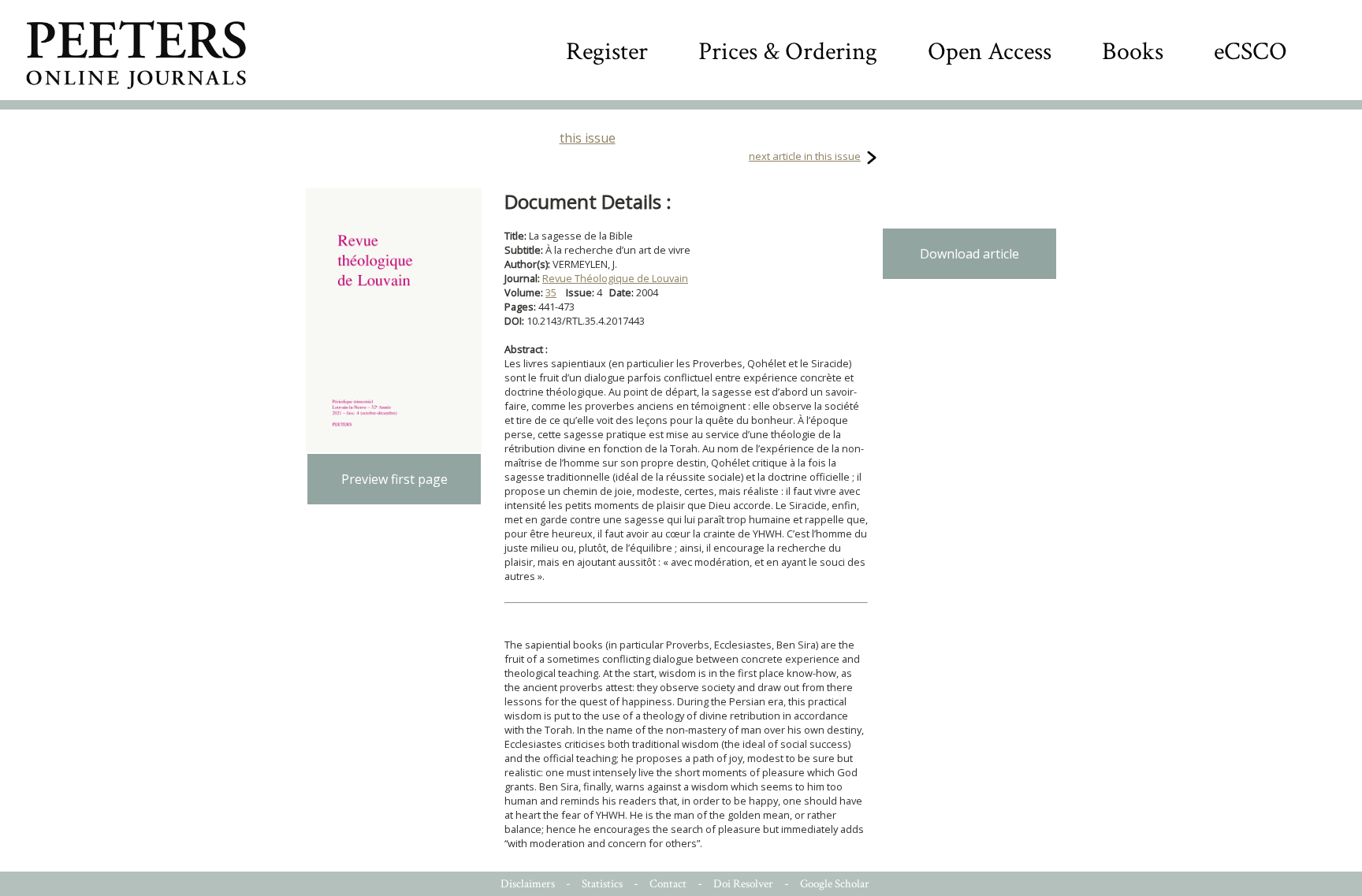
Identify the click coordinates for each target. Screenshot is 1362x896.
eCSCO (1250, 51)
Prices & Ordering (787, 51)
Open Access (989, 51)
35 (550, 292)
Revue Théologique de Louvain (615, 278)
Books (1132, 51)
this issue (588, 138)
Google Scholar (834, 883)
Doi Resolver (743, 883)
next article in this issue (805, 156)
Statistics (602, 883)
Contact (668, 883)
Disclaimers (528, 883)
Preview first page (394, 479)
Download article (969, 253)
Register (607, 51)
